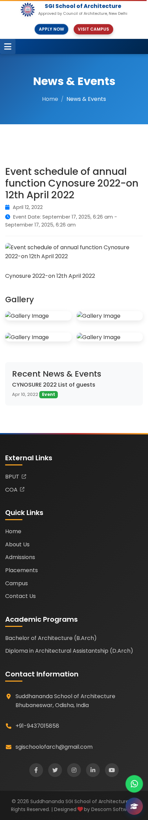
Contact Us (20, 596)
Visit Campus (93, 29)
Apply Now (51, 29)
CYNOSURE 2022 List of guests (53, 385)
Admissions (20, 557)
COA (11, 490)
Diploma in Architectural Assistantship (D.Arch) (69, 651)
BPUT (12, 477)
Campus (16, 583)
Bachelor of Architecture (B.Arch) (51, 638)
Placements (21, 570)
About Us (17, 544)
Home (50, 99)
